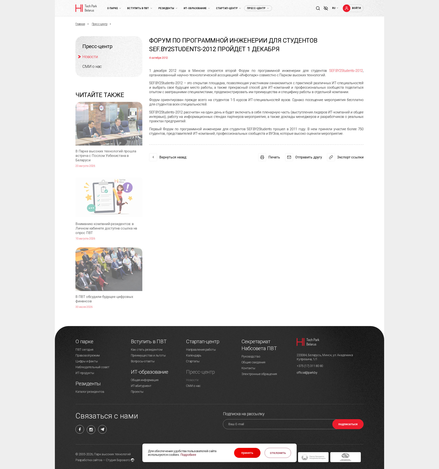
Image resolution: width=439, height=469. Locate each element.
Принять (247, 453)
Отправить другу (308, 157)
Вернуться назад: (173, 157)
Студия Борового (118, 460)
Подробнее (188, 454)
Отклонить (278, 453)
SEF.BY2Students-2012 (346, 71)
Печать (274, 157)
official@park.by (307, 372)
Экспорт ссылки (350, 157)
